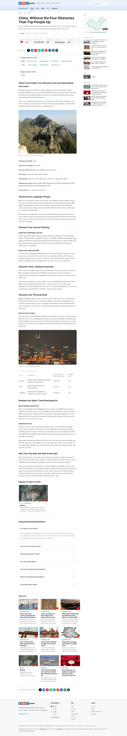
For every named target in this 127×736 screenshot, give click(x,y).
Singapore (54, 8)
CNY (47, 42)
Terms (93, 709)
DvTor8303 (21, 366)
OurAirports (59, 729)
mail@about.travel (24, 714)
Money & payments (66, 61)
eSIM (37, 3)
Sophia (22, 33)
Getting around (44, 61)
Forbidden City (42, 409)
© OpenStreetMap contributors (99, 32)
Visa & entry (54, 61)
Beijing (37, 8)
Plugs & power (55, 65)
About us (73, 716)
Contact (73, 719)
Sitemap (93, 714)
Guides (43, 3)
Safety (23, 65)
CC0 (26, 366)
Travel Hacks (55, 3)
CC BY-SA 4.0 (27, 155)
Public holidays (44, 65)
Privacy (93, 706)
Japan (42, 8)
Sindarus (21, 155)
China (32, 8)
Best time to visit (32, 61)
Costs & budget (32, 65)
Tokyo (48, 8)
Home (20, 13)
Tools (48, 3)
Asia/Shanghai (60, 42)
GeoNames (43, 729)
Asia (25, 13)
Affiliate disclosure (96, 711)
